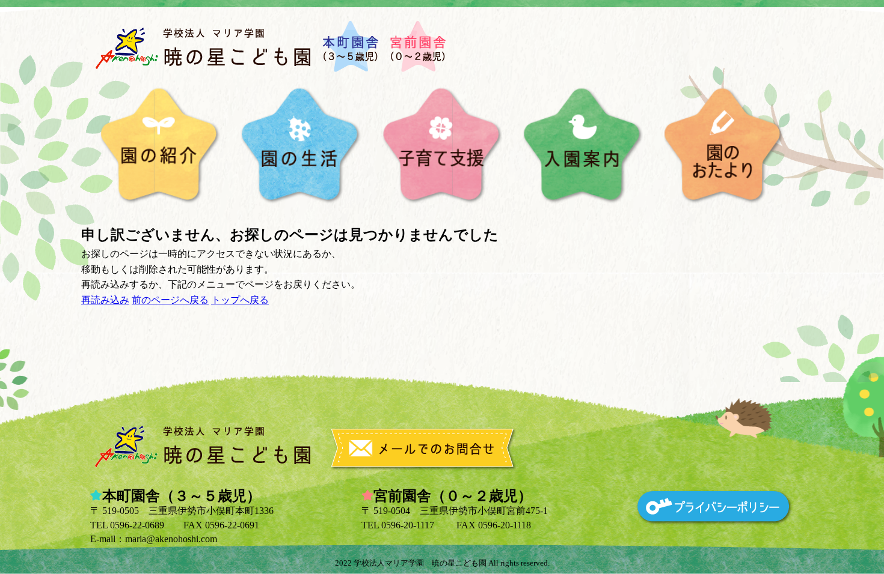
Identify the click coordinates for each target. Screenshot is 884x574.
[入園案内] (583, 145)
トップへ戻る (240, 300)
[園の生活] (301, 145)
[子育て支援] (442, 145)
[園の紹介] (160, 145)
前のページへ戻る (170, 300)
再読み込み (105, 300)
